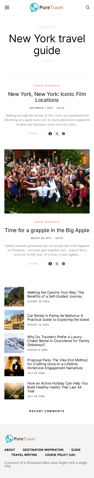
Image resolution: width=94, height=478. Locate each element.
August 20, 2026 (38, 301)
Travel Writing (24, 455)
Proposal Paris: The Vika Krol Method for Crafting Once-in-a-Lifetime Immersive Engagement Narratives (57, 364)
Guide (76, 450)
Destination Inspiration (43, 450)
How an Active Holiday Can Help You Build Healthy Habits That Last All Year (57, 387)
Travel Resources (47, 86)
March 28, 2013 (41, 238)
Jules (60, 108)
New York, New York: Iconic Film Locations (47, 97)
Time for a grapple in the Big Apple (47, 230)
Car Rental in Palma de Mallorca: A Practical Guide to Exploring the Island (58, 317)
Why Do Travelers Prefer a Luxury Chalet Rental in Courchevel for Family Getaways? (58, 341)
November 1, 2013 (41, 108)
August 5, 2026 (37, 350)
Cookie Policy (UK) (60, 455)
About (9, 450)
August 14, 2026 (38, 324)
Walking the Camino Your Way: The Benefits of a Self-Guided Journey (55, 294)
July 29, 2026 (36, 373)
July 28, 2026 (36, 396)
